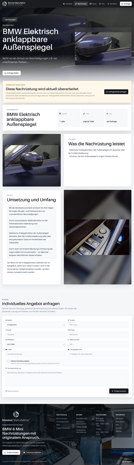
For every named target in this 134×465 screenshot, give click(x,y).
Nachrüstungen (10, 19)
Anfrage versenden (120, 391)
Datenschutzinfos (13, 391)
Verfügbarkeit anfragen (117, 92)
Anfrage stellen (13, 73)
